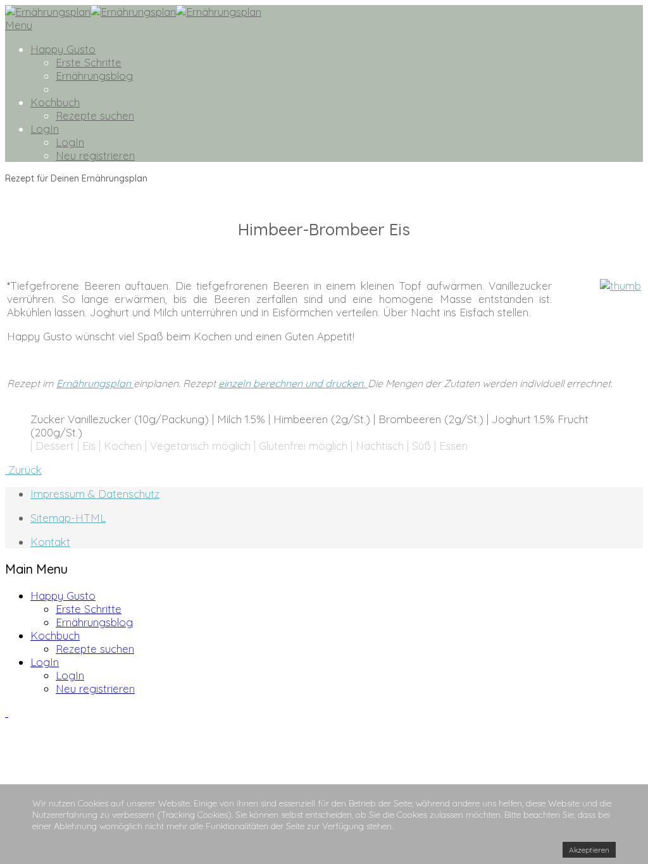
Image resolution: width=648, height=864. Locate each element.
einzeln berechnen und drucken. (293, 383)
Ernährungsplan (95, 383)
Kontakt (50, 541)
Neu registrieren (95, 155)
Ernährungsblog (94, 75)
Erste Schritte (89, 62)
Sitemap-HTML (68, 517)
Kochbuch (55, 102)
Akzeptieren (589, 850)
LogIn (44, 128)
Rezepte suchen (95, 115)
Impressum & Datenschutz (94, 493)
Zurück (23, 469)
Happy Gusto (63, 49)
